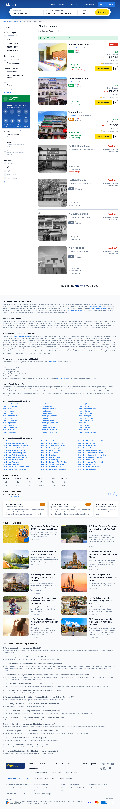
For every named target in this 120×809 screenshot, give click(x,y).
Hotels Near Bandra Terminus (51, 450)
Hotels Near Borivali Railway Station (15, 448)
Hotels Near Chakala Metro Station (90, 457)
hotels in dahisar (84, 427)
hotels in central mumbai (87, 409)
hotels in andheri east (10, 404)
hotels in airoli (45, 418)
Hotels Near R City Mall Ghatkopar (89, 467)
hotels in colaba (46, 413)
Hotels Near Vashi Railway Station (14, 455)
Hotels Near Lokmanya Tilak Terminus (54, 462)
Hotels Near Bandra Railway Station (15, 453)
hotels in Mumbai (62, 378)
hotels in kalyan (8, 411)
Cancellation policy (70, 772)
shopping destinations (22, 336)
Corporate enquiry (87, 4)
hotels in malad (8, 418)
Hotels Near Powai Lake (49, 455)
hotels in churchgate (48, 427)
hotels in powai (46, 411)
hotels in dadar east (86, 420)
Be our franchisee (69, 764)
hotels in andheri (46, 406)
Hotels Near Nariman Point (87, 445)
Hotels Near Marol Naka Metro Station (54, 469)
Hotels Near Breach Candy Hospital (15, 457)
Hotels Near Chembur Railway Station (16, 467)
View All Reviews (10, 497)
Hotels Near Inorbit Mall (11, 464)
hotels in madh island (10, 420)
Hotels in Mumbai (15, 22)
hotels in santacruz (9, 432)
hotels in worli (84, 425)
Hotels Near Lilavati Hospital (50, 457)
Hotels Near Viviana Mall (11, 462)
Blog (58, 764)
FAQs (30, 772)
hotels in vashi (8, 409)
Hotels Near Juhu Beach (49, 441)
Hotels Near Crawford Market (13, 460)
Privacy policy (56, 772)
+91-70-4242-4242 (60, 4)
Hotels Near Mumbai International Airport (92, 441)
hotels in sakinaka (9, 425)
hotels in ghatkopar (9, 423)
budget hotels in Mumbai (97, 308)
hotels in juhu (83, 404)
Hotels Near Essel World (86, 460)
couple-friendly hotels (75, 310)
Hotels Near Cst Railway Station (14, 450)
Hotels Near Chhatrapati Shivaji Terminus (92, 455)
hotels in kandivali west (49, 430)
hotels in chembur (9, 413)
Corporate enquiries (88, 764)
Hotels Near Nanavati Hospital (51, 467)
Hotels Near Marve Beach (87, 469)
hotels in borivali (84, 411)
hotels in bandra (46, 404)
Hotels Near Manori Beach (87, 464)
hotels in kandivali (9, 430)
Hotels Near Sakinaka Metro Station (90, 450)
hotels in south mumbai (11, 416)
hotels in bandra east (10, 427)
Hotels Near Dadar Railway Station (52, 443)
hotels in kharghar (85, 416)
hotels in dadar (84, 406)
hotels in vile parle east (49, 432)
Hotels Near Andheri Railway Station (90, 453)
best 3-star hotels (96, 306)
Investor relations (46, 764)
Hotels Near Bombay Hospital (51, 448)
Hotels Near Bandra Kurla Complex (15, 443)
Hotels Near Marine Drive (86, 443)
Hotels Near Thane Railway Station (53, 445)
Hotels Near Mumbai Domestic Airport (16, 441)
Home (4, 22)
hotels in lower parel (86, 418)
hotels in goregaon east (49, 416)
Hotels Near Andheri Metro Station (15, 469)
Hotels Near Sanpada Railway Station (53, 464)
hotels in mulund (84, 430)
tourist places (52, 362)
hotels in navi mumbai (10, 406)
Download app (35, 769)
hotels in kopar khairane (87, 432)
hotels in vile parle (47, 425)
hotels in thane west (47, 420)
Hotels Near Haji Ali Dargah (50, 460)
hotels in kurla (84, 423)
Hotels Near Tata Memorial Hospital (15, 445)
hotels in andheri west (48, 409)
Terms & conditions (41, 772)
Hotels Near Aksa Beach (86, 448)
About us (74, 4)
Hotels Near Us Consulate (50, 453)
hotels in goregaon (85, 413)
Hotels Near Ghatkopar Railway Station (91, 462)
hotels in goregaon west (49, 423)
